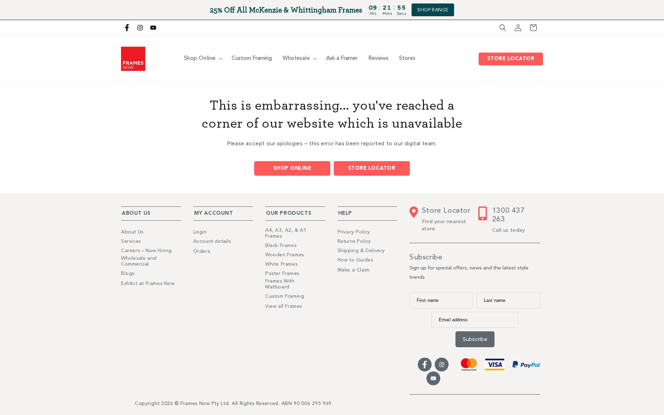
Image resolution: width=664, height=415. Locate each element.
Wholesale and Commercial (139, 261)
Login (200, 232)
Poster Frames (282, 273)
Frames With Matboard (280, 284)
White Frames (281, 264)
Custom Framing (284, 296)
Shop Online (292, 168)
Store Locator (512, 59)
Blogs (128, 273)
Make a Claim (354, 270)
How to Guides (355, 260)
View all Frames (283, 306)
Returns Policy (354, 241)
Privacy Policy (354, 232)
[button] (502, 27)
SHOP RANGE (433, 10)
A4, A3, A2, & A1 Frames (286, 233)
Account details (212, 241)
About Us (132, 232)
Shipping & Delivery (361, 250)
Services (131, 241)
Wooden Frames (284, 254)
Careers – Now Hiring (146, 250)
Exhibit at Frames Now (148, 283)
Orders (201, 251)
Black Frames (280, 245)
